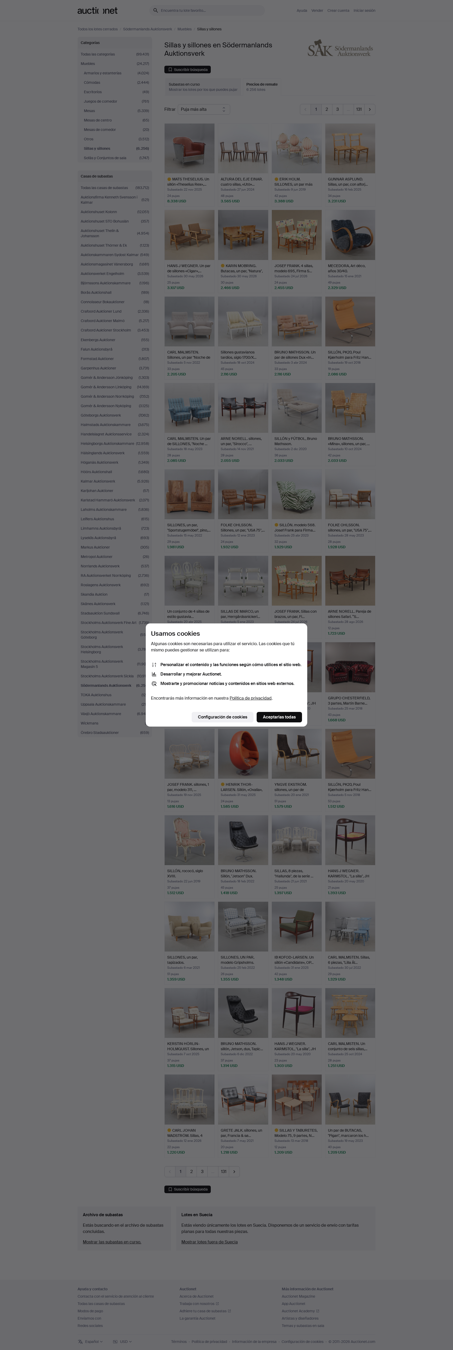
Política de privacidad (251, 698)
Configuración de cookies (222, 717)
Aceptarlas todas (279, 717)
